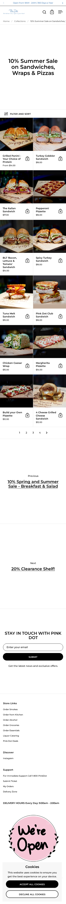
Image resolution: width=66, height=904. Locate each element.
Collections (20, 21)
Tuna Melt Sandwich (16, 300)
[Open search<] (44, 12)
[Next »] (46, 432)
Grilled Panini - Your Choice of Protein (16, 144)
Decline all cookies (32, 894)
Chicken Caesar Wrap (16, 349)
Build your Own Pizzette (16, 401)
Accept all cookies (32, 884)
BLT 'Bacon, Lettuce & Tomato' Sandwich (16, 247)
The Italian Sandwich (16, 195)
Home (6, 21)
